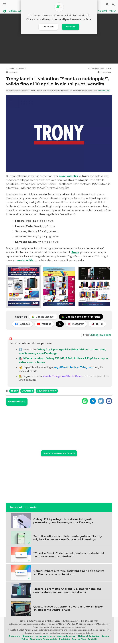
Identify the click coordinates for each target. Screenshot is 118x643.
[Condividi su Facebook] (109, 401)
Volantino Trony (47, 391)
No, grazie (48, 27)
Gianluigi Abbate (18, 68)
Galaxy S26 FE (17, 10)
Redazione (15, 636)
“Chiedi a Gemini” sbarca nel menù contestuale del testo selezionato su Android (68, 554)
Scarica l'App (79, 639)
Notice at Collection (89, 636)
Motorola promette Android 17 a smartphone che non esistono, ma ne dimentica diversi (67, 590)
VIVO (112, 10)
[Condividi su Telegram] (93, 401)
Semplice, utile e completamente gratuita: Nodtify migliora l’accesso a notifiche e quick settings (67, 537)
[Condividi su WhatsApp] (85, 401)
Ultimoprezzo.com (100, 334)
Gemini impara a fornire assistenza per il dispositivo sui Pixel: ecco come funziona (68, 572)
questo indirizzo (26, 260)
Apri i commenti (16, 402)
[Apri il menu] (5, 4)
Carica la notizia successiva (59, 453)
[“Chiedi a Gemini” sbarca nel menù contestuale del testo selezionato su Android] (21, 554)
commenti (106, 72)
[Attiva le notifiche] (107, 4)
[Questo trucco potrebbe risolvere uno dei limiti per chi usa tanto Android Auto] (21, 607)
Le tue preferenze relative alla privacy (55, 636)
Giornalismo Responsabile (43, 639)
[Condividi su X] (101, 401)
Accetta (70, 27)
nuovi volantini (68, 176)
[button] (23, 286)
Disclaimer (28, 636)
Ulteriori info (103, 91)
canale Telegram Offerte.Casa (62, 376)
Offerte (13, 72)
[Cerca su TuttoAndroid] (113, 4)
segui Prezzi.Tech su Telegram (73, 367)
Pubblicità (64, 639)
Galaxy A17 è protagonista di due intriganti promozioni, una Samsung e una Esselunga (63, 520)
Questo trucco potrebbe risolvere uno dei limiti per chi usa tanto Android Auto (68, 608)
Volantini (27, 391)
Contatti (92, 639)
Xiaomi (102, 10)
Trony (75, 252)
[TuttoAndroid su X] (60, 324)
